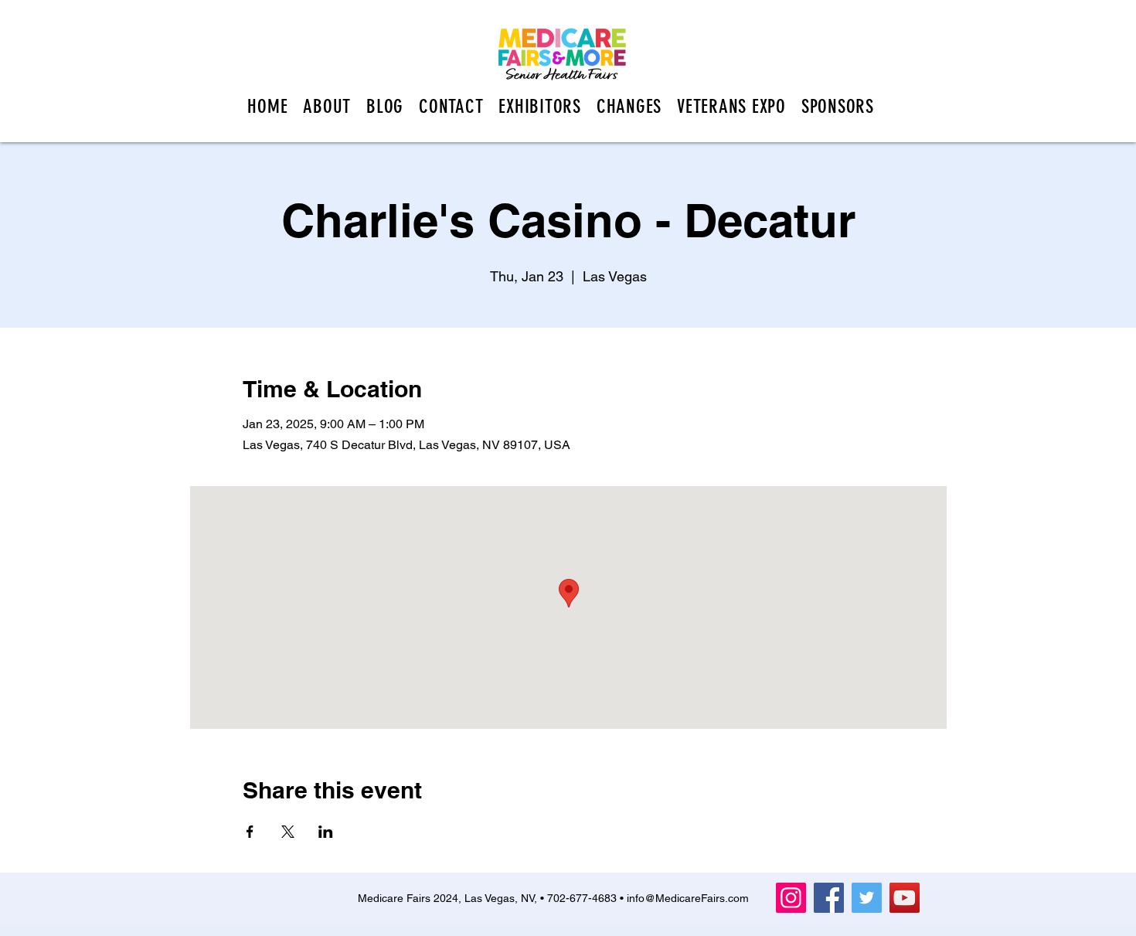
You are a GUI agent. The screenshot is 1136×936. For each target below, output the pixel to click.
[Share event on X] (288, 831)
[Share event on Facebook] (250, 831)
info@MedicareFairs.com (688, 898)
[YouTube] (904, 898)
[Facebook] (829, 898)
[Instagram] (791, 898)
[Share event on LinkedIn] (325, 831)
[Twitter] (867, 898)
